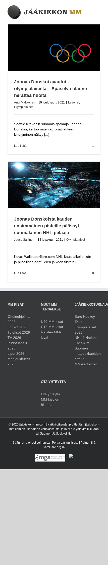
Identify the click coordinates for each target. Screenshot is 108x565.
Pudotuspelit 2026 (17, 345)
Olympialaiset (23, 107)
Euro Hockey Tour (85, 319)
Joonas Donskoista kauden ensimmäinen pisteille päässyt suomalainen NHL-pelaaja (46, 226)
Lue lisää (20, 146)
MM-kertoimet (86, 364)
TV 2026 (14, 338)
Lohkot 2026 (17, 327)
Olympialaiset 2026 (85, 329)
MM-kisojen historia (50, 402)
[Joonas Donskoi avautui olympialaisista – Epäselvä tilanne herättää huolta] (54, 47)
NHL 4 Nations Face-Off (86, 340)
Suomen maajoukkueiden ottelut (87, 353)
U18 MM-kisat (52, 327)
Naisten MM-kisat (51, 334)
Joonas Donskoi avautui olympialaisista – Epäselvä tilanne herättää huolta (50, 88)
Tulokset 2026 (19, 332)
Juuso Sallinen (24, 239)
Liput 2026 (16, 353)
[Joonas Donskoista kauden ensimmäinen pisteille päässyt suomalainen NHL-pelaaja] (54, 185)
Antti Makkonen (24, 102)
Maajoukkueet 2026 (19, 361)
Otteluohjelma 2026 (19, 319)
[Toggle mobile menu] (98, 8)
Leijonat (73, 102)
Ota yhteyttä (50, 394)
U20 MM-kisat (52, 322)
